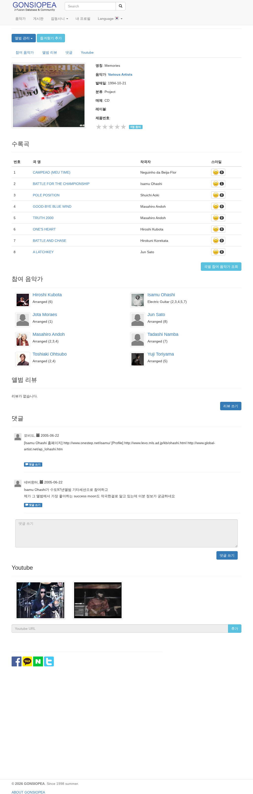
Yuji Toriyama (161, 354)
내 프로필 (83, 19)
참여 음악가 (25, 52)
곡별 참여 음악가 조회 (221, 267)
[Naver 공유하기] (38, 661)
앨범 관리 (23, 38)
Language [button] (106, 19)
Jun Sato (156, 314)
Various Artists (120, 74)
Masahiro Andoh (49, 334)
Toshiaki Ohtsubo (50, 354)
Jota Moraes (45, 314)
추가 (234, 629)
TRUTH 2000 (43, 218)
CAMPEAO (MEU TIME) (51, 172)
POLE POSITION (46, 195)
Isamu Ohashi (161, 294)
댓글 (68, 52)
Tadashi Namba (163, 334)
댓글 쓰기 (227, 555)
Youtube (87, 52)
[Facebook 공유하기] (16, 661)
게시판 (38, 19)
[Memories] (50, 95)
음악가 (20, 19)
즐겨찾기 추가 (51, 38)
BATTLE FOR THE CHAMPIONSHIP (61, 184)
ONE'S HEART (44, 229)
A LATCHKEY (43, 252)
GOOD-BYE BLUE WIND (52, 206)
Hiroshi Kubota (47, 294)
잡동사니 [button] (58, 19)
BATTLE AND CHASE (49, 241)
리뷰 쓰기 (230, 406)
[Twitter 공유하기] (49, 661)
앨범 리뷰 (49, 52)
